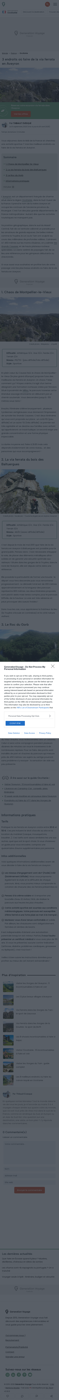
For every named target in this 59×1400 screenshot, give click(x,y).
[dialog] (29, 700)
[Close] (53, 667)
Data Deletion (14, 733)
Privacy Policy (45, 733)
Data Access (29, 733)
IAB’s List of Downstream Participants (33, 707)
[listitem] (29, 715)
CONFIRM (15, 723)
